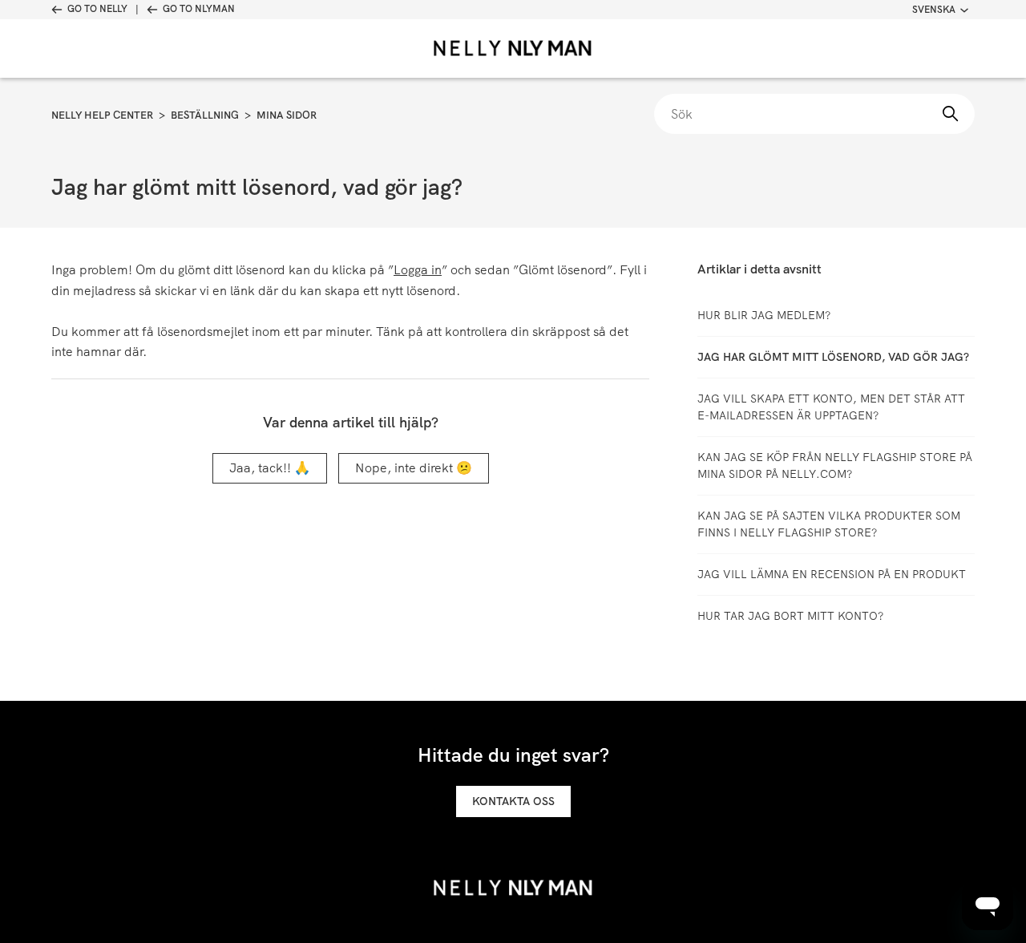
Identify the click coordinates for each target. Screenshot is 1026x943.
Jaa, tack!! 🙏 (269, 467)
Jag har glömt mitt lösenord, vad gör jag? (833, 357)
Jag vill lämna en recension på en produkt (831, 574)
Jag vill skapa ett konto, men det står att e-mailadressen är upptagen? (831, 407)
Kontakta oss (513, 801)
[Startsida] (513, 48)
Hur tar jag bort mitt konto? (790, 616)
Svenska (933, 9)
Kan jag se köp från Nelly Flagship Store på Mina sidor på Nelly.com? (834, 465)
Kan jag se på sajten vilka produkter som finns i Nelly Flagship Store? (828, 524)
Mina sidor (286, 115)
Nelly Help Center (102, 115)
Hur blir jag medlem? (763, 315)
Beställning (205, 115)
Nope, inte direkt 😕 (413, 467)
